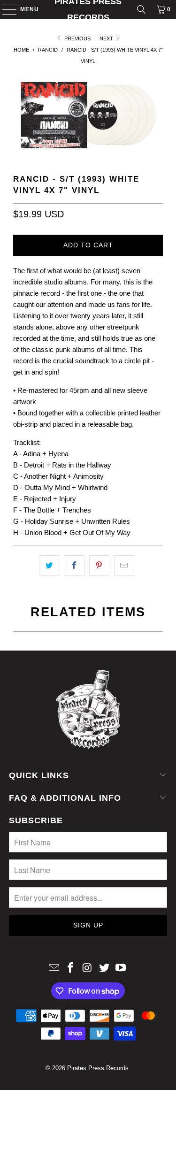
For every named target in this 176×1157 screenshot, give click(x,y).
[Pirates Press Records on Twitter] (104, 968)
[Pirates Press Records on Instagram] (88, 968)
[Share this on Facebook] (74, 565)
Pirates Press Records (88, 9)
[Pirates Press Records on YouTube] (121, 968)
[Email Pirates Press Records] (54, 968)
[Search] (141, 9)
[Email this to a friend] (124, 565)
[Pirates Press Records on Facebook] (71, 968)
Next (107, 38)
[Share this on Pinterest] (99, 565)
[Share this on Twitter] (49, 565)
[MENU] (5, 9)
